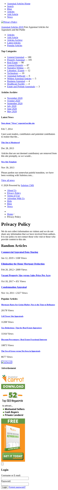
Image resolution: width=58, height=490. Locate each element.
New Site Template (9, 162)
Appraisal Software (16, 76)
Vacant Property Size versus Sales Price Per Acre (26, 275)
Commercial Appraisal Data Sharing (19, 252)
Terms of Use (13, 195)
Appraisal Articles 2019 (12, 27)
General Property (15, 65)
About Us (11, 190)
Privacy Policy (14, 193)
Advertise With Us (16, 198)
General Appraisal (15, 57)
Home (10, 214)
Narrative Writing (15, 68)
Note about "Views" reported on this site (18, 123)
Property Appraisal (16, 60)
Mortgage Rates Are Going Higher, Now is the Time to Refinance (28, 305)
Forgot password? (17, 487)
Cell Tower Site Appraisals (12, 316)
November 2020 (14, 98)
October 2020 (13, 101)
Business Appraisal (16, 81)
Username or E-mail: (11, 475)
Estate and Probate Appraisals (21, 86)
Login (4, 487)
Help (9, 201)
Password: (6, 481)
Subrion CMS (27, 185)
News (10, 17)
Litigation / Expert (15, 70)
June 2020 (12, 109)
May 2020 (12, 111)
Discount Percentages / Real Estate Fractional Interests (24, 339)
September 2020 (14, 103)
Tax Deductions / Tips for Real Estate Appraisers (21, 328)
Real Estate (12, 62)
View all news (8, 180)
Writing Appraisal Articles (19, 78)
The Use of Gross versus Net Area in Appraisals (20, 351)
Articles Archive (14, 40)
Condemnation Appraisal (14, 287)
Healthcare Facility (16, 84)
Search (10, 6)
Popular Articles (14, 45)
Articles (10, 11)
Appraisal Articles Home (18, 3)
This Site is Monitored (10, 142)
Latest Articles (14, 43)
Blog (9, 9)
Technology (12, 73)
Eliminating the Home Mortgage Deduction (23, 264)
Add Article (12, 14)
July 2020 (11, 106)
